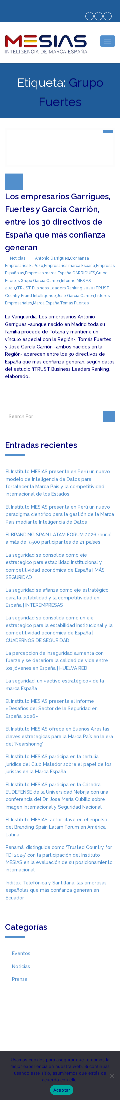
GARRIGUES (83, 273)
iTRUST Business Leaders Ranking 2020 (54, 288)
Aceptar (61, 1090)
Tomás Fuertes (74, 303)
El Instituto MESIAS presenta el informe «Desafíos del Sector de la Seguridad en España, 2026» (52, 709)
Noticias (17, 258)
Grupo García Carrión (40, 280)
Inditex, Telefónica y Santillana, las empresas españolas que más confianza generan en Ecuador (56, 890)
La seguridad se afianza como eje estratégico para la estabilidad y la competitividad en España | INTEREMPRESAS (57, 597)
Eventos (21, 953)
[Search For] (109, 416)
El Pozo (36, 265)
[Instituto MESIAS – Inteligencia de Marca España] (46, 44)
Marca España (46, 303)
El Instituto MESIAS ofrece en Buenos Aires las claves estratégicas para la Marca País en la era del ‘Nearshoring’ (59, 736)
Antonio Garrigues (52, 258)
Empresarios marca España (69, 265)
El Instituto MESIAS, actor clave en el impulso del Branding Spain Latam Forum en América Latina (56, 827)
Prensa (19, 979)
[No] (111, 1075)
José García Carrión (75, 295)
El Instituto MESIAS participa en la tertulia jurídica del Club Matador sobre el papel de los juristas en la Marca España (59, 764)
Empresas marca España (48, 273)
